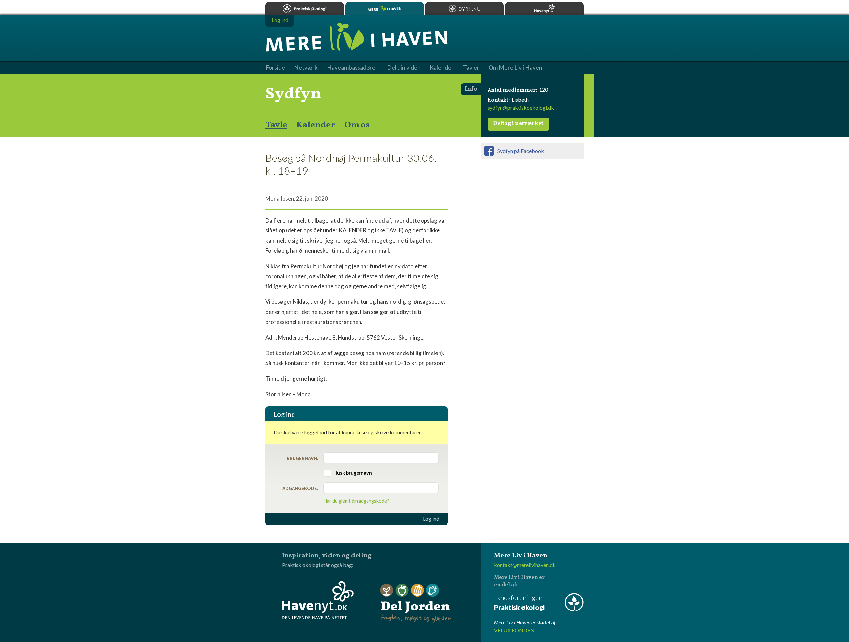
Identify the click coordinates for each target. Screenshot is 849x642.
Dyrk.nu (464, 8)
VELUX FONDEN (514, 630)
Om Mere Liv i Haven (515, 68)
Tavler (471, 68)
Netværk (306, 68)
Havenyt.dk (544, 8)
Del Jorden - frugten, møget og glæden (416, 603)
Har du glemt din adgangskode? (356, 501)
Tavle (276, 125)
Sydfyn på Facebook (520, 151)
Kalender (315, 125)
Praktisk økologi (304, 8)
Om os (357, 125)
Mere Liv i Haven (384, 8)
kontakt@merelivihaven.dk (524, 565)
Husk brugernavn (352, 473)
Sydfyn (293, 94)
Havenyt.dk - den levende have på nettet (318, 600)
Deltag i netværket (518, 124)
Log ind (431, 518)
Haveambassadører (352, 68)
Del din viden (404, 68)
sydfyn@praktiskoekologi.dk (521, 107)
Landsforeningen (519, 602)
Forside (275, 68)
